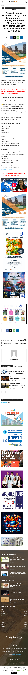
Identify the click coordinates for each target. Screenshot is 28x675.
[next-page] (5, 392)
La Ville (24, 8)
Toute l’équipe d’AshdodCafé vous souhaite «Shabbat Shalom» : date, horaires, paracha (21, 342)
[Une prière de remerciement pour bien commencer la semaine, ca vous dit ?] (5, 599)
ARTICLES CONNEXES (7, 366)
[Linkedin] (21, 37)
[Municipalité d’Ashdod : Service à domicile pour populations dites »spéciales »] (5, 566)
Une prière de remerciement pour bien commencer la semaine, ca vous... (17, 599)
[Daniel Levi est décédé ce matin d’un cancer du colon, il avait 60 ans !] (5, 592)
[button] (2, 2)
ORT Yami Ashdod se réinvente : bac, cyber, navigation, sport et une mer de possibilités (17, 371)
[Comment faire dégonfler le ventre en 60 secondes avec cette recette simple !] (5, 585)
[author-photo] (14, 357)
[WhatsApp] (18, 37)
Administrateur (14, 359)
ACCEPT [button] (14, 672)
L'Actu (20, 8)
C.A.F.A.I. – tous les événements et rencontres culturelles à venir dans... (18, 559)
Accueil (2, 5)
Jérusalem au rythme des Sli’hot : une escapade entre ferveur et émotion (17, 378)
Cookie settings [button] (20, 670)
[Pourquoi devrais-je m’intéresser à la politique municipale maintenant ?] (4, 573)
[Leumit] (12, 488)
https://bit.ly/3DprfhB (6, 169)
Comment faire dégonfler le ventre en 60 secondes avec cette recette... (18, 585)
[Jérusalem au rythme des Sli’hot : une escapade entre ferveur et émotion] (5, 378)
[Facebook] (11, 37)
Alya (6, 5)
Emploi (6, 8)
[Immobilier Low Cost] (12, 545)
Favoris (17, 8)
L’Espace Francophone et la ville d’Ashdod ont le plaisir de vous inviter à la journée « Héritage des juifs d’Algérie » (7, 342)
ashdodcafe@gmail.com (18, 654)
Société (14, 9)
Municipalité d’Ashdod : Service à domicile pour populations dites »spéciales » (17, 566)
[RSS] (17, 664)
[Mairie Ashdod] (12, 446)
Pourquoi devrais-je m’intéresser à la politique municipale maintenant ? (18, 574)
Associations (4, 380)
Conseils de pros (12, 8)
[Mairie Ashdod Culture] (12, 467)
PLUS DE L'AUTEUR (18, 366)
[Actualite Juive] (12, 508)
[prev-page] (2, 392)
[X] (14, 37)
